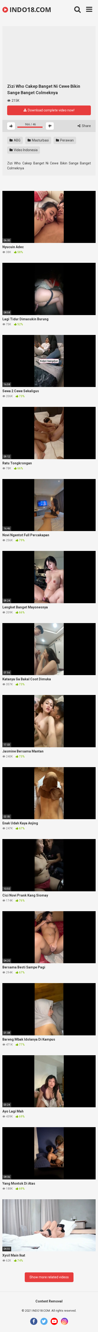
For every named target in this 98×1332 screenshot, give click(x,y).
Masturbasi (40, 140)
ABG (16, 140)
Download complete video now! (50, 110)
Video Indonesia (25, 150)
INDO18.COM (29, 9)
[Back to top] (89, 1322)
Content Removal (49, 1301)
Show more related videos (49, 1277)
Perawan (66, 140)
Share (86, 126)
